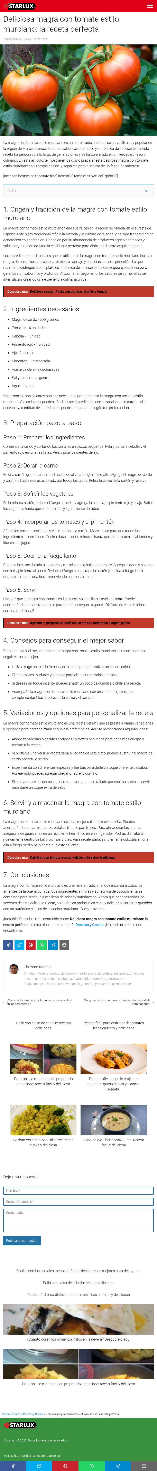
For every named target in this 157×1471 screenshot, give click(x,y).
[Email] (64, 945)
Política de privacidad (18, 1455)
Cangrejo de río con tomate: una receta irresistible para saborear (117, 1002)
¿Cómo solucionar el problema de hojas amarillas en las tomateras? (39, 1002)
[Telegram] (53, 945)
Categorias (54, 1455)
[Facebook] (8, 945)
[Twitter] (19, 945)
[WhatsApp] (42, 945)
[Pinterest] (31, 945)
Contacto (39, 1455)
